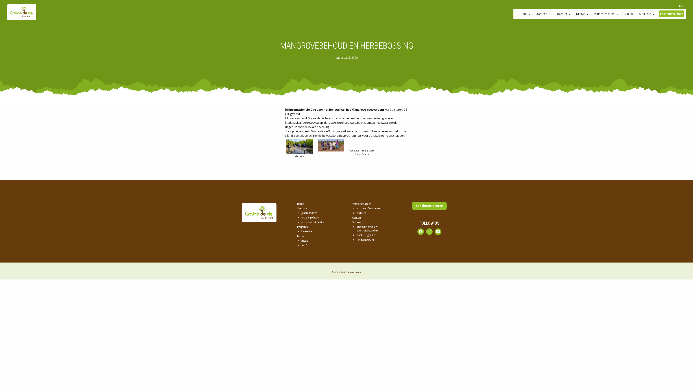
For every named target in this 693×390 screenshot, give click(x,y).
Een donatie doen (671, 14)
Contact (629, 14)
